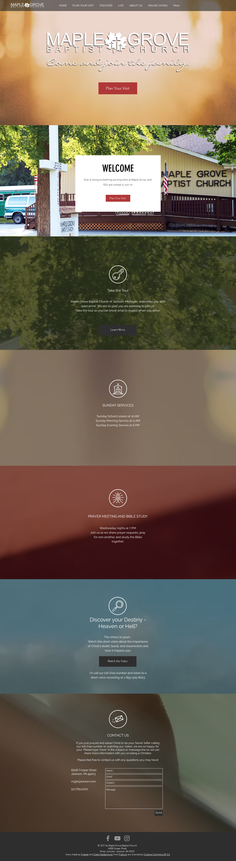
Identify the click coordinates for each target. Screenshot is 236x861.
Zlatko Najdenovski (103, 854)
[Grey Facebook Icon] (108, 838)
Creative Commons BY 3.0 (157, 854)
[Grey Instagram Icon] (127, 838)
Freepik (85, 854)
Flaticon (123, 854)
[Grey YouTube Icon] (117, 838)
